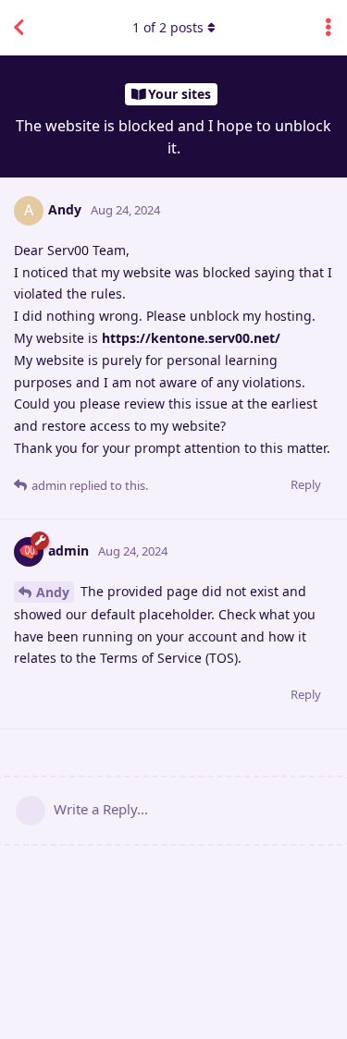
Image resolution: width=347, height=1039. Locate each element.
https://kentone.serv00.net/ (191, 338)
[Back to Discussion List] (18, 27)
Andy (52, 592)
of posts (168, 27)
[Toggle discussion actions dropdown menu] (328, 27)
